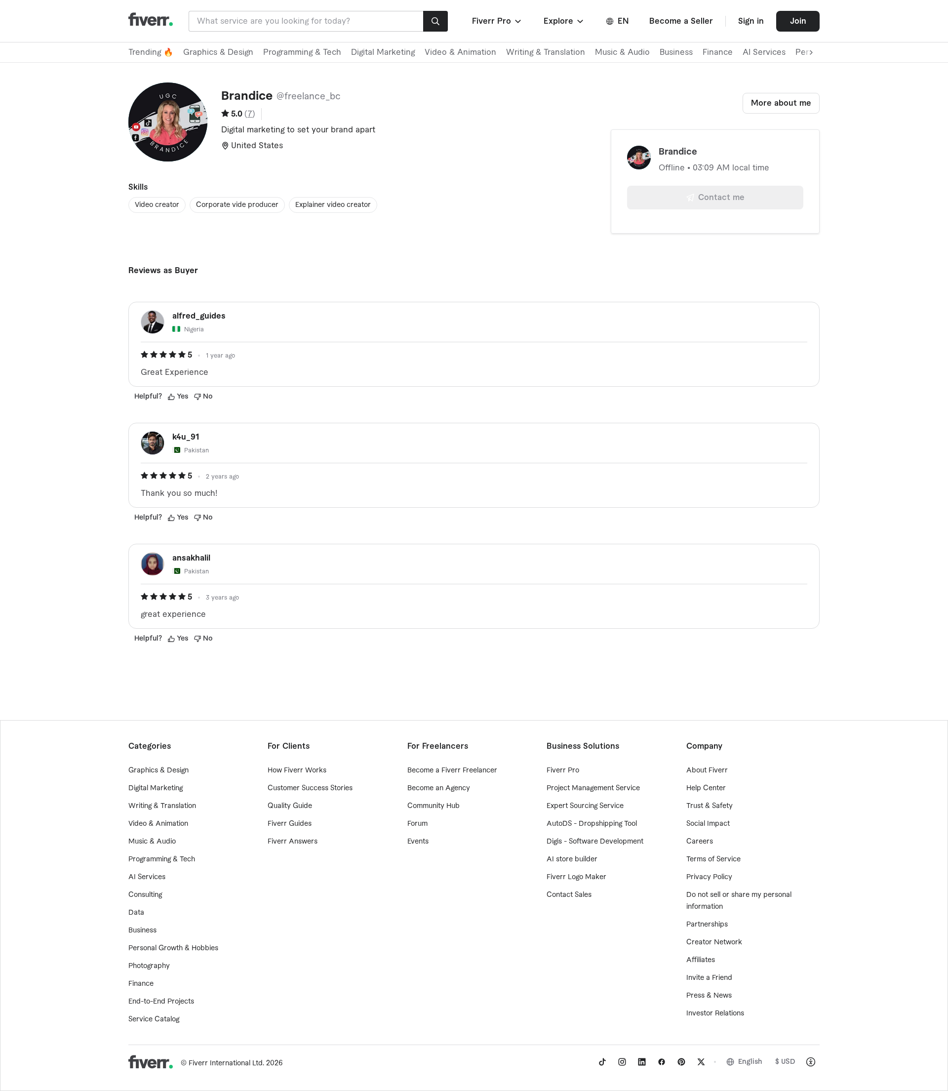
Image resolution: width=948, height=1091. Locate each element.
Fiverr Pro (563, 770)
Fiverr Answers (292, 841)
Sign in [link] (751, 21)
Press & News (709, 995)
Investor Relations (715, 1013)
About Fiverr (707, 770)
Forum (417, 823)
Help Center (706, 788)
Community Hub (433, 806)
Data (136, 912)
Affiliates (700, 960)
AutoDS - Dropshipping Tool (592, 823)
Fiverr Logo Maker (576, 877)
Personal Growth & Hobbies (173, 948)
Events (418, 841)
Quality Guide (290, 806)
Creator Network (714, 942)
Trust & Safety (709, 806)
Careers (699, 841)
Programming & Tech (302, 52)
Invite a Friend (709, 977)
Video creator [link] (157, 205)
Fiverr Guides (290, 823)
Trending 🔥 (150, 52)
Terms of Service (713, 859)
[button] (497, 21)
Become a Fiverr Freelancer (452, 770)
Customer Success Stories (310, 788)
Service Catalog (153, 1019)
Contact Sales (569, 894)
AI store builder (572, 859)
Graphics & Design (218, 52)
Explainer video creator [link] (333, 205)
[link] (602, 1062)
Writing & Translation (545, 52)
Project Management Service (593, 788)
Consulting (145, 894)
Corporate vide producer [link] (237, 205)
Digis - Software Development (595, 841)
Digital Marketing (383, 52)
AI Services (764, 52)
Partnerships (707, 924)
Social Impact (708, 823)
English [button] (750, 1061)
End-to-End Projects (161, 1001)
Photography (149, 966)
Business (676, 52)
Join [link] (798, 21)
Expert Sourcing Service (585, 806)
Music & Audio (622, 52)
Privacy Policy (709, 877)
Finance (718, 52)
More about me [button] (781, 103)
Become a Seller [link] (681, 21)
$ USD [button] (785, 1061)
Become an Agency (438, 788)
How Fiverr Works (297, 770)
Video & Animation (460, 52)
